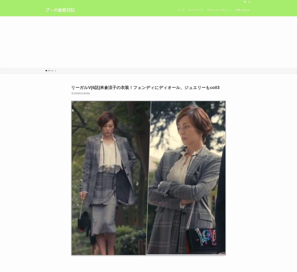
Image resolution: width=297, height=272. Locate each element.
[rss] (245, 2)
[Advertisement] (148, 42)
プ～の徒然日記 (60, 10)
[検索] (249, 2)
